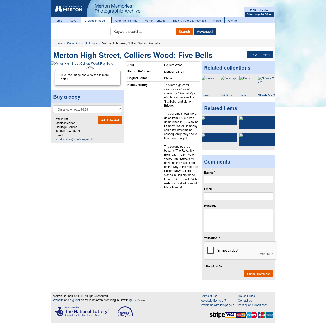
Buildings (91, 43)
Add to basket (110, 120)
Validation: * (212, 238)
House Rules (246, 296)
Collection (73, 43)
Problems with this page (217, 305)
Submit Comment (258, 274)
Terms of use (209, 296)
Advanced (205, 31)
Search (184, 31)
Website (58, 300)
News (217, 20)
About (73, 20)
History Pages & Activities (189, 20)
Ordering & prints (126, 20)
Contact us (245, 300)
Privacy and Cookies (251, 305)
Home (58, 20)
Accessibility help (212, 300)
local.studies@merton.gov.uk (74, 139)
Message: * (211, 206)
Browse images (95, 20)
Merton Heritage (155, 20)
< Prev (254, 54)
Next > (266, 54)
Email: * (209, 189)
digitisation (77, 300)
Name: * (209, 172)
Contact (233, 20)
